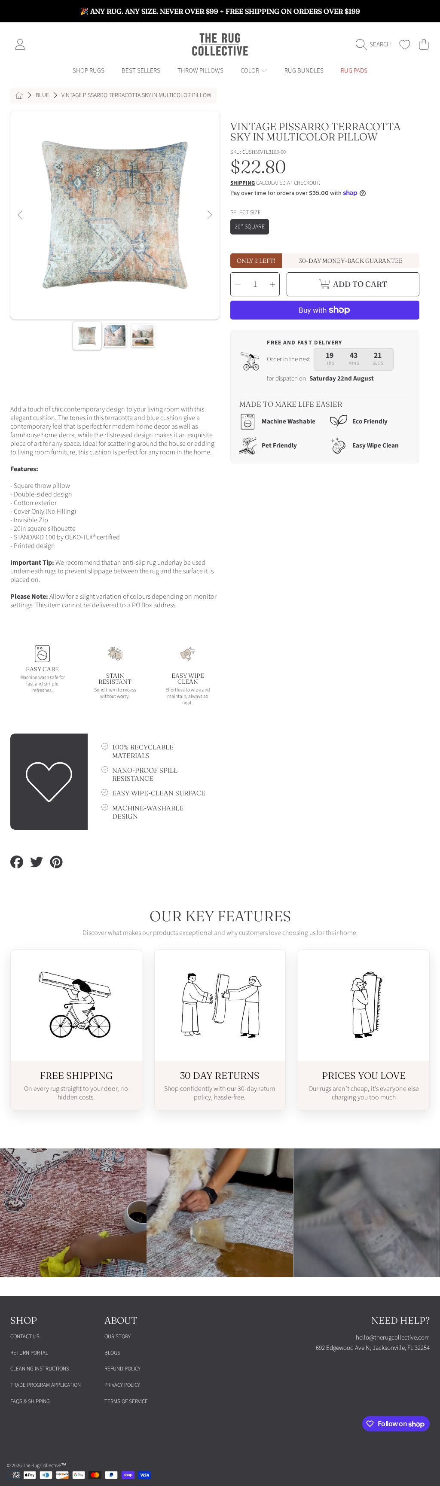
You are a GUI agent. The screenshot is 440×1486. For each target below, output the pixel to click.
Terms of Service (126, 1401)
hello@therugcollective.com (393, 1337)
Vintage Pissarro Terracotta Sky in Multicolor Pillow (136, 96)
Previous (21, 215)
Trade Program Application (45, 1385)
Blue (42, 96)
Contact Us (25, 1336)
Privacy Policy (122, 1385)
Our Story (117, 1336)
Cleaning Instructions (39, 1369)
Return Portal (29, 1353)
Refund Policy (122, 1369)
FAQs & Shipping (30, 1401)
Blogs (112, 1353)
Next (209, 215)
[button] (375, 44)
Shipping (242, 183)
